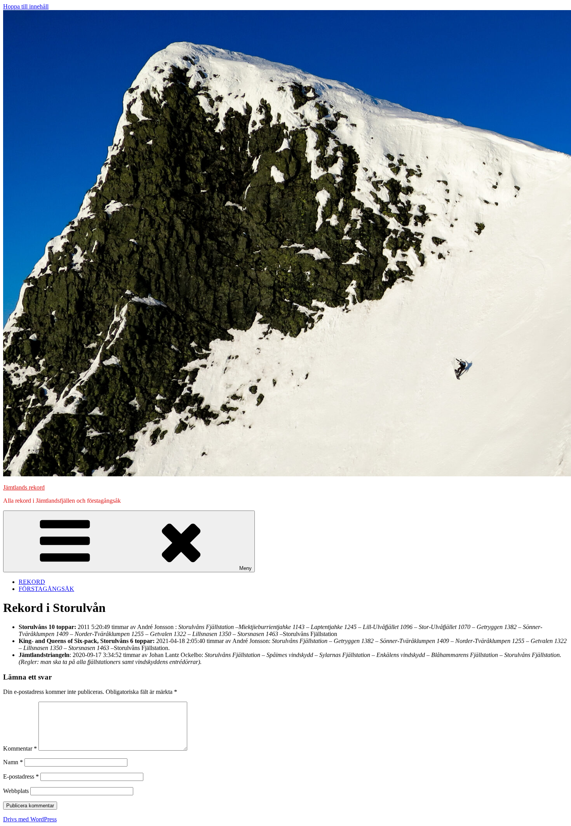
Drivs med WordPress (30, 819)
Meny (245, 568)
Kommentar (20, 748)
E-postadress (21, 776)
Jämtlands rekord (24, 487)
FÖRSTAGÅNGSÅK (46, 589)
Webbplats (16, 791)
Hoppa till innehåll (26, 6)
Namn (13, 762)
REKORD (32, 582)
